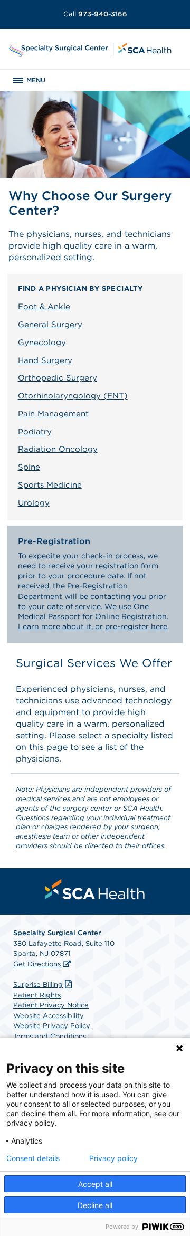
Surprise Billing (38, 984)
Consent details (33, 1158)
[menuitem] (95, 889)
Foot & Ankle (44, 306)
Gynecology (42, 342)
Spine (29, 467)
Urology (34, 503)
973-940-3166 (95, 14)
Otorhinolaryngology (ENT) (73, 396)
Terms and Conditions (49, 1036)
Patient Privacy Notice (51, 1005)
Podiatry (35, 431)
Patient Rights (37, 995)
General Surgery (50, 324)
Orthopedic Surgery (57, 378)
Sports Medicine (50, 485)
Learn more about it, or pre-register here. (93, 626)
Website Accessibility (48, 1016)
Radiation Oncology (58, 449)
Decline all (95, 1205)
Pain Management (53, 414)
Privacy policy (113, 1158)
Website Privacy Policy (51, 1026)
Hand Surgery (45, 360)
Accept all (95, 1184)
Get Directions (37, 964)
